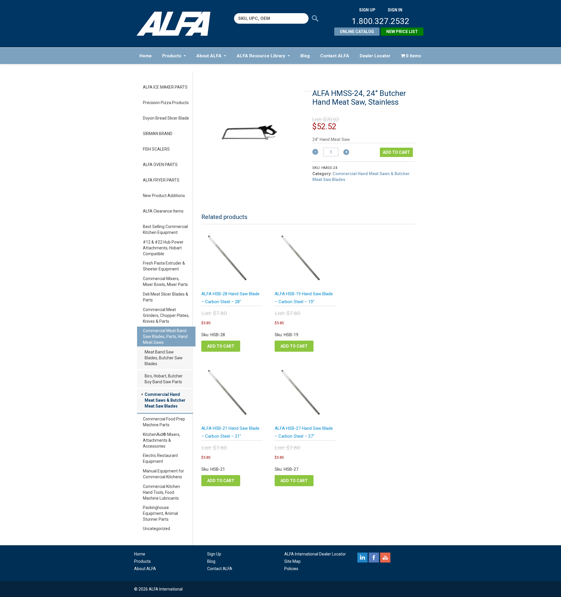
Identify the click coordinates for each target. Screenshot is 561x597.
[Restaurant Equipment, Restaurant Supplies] (177, 23)
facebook (374, 558)
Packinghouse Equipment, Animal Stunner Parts (160, 513)
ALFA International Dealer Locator (315, 554)
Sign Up (214, 554)
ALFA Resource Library (261, 55)
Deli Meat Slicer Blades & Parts (165, 297)
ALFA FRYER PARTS (161, 180)
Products (171, 55)
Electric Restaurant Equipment (160, 458)
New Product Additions (164, 195)
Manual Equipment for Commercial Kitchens (163, 474)
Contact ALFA (334, 55)
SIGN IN (395, 10)
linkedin (362, 558)
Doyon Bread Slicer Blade (166, 118)
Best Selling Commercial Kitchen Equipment (165, 229)
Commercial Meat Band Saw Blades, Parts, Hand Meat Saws (165, 336)
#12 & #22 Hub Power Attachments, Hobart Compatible (163, 248)
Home (145, 55)
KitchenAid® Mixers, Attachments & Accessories (161, 440)
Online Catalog (357, 31)
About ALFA (208, 55)
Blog (305, 55)
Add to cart (396, 152)
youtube (385, 558)
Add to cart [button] (220, 346)
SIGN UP (367, 10)
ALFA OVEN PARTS (160, 164)
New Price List (402, 31)
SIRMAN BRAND (157, 133)
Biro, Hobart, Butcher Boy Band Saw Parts (164, 379)
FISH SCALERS (156, 149)
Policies (291, 568)
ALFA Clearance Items (163, 211)
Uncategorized (156, 528)
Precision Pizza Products (166, 102)
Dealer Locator (375, 55)
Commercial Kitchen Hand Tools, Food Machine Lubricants (161, 492)
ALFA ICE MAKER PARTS (165, 87)
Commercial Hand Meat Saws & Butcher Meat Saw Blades (165, 400)
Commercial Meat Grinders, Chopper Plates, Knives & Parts (166, 315)
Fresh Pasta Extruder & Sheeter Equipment (164, 266)
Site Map (292, 561)
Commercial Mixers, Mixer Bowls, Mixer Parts (165, 281)
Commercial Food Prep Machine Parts (164, 422)
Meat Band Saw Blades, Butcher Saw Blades (164, 358)
